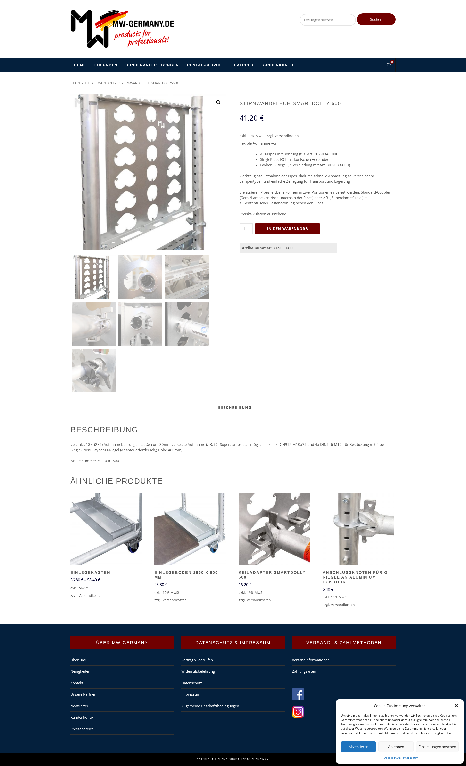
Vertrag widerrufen (197, 659)
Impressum (410, 758)
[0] (388, 65)
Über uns (78, 659)
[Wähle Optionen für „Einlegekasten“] (106, 529)
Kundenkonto (278, 65)
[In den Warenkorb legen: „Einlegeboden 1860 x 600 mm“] (190, 529)
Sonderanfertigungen (152, 65)
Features (242, 65)
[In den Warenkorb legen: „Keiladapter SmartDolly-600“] (274, 529)
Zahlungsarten (304, 671)
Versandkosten (287, 136)
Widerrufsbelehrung (198, 671)
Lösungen (105, 65)
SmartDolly (105, 83)
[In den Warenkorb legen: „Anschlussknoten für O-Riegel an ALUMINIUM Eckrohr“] (358, 529)
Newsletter (79, 705)
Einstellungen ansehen (437, 746)
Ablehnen (396, 746)
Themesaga (260, 759)
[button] (456, 705)
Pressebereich (82, 728)
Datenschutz (392, 758)
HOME (80, 65)
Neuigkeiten (80, 671)
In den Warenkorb (287, 228)
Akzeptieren (358, 746)
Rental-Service (205, 65)
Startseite (80, 83)
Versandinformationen (311, 659)
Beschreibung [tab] (235, 407)
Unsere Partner (83, 694)
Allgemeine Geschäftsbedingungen (210, 705)
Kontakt (76, 682)
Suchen (376, 19)
